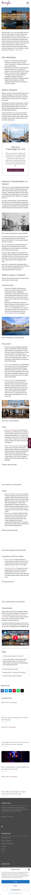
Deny (15, 885)
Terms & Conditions (6, 840)
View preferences (15, 889)
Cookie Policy (11, 893)
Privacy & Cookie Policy (7, 843)
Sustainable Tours (6, 837)
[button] (29, 869)
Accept (15, 881)
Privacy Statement (18, 893)
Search (3, 849)
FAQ (2, 852)
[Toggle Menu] (28, 3)
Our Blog (3, 846)
